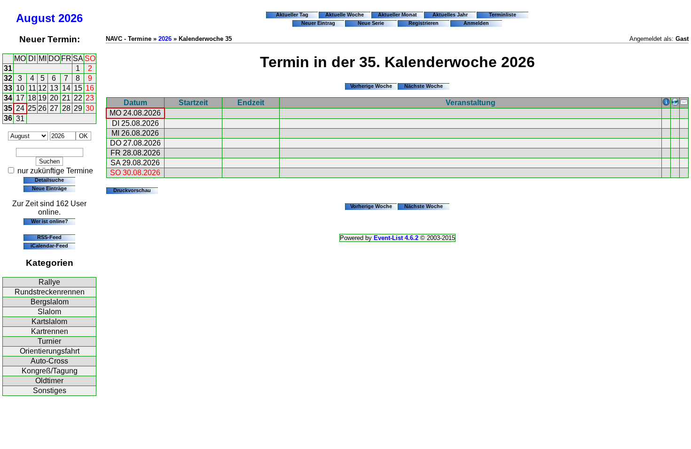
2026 (70, 18)
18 (32, 98)
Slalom (49, 312)
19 (42, 98)
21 (66, 98)
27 (54, 108)
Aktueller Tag (292, 14)
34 (8, 98)
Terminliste (502, 14)
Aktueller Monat (397, 14)
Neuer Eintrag (318, 23)
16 (90, 88)
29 (78, 108)
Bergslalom (50, 302)
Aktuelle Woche (344, 14)
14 (66, 88)
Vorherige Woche (371, 86)
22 (78, 98)
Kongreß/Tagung (50, 371)
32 (8, 78)
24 (20, 108)
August (35, 18)
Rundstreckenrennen (50, 292)
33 (8, 88)
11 (32, 88)
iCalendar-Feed (49, 245)
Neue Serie (371, 23)
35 (8, 108)
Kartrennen (49, 331)
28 (66, 108)
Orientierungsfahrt (49, 351)
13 (54, 88)
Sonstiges (49, 391)
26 (42, 108)
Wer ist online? (49, 221)
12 (42, 88)
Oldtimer (49, 381)
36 (8, 118)
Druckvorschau (132, 190)
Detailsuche (49, 180)
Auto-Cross (49, 361)
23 (90, 98)
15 (78, 88)
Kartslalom (49, 321)
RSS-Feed (49, 237)
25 (32, 108)
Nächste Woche (423, 86)
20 (54, 98)
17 (20, 98)
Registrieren (423, 23)
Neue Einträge (49, 188)
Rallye (49, 282)
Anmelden (476, 23)
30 (90, 108)
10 (20, 88)
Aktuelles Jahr (450, 14)
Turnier (49, 341)
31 (8, 68)
